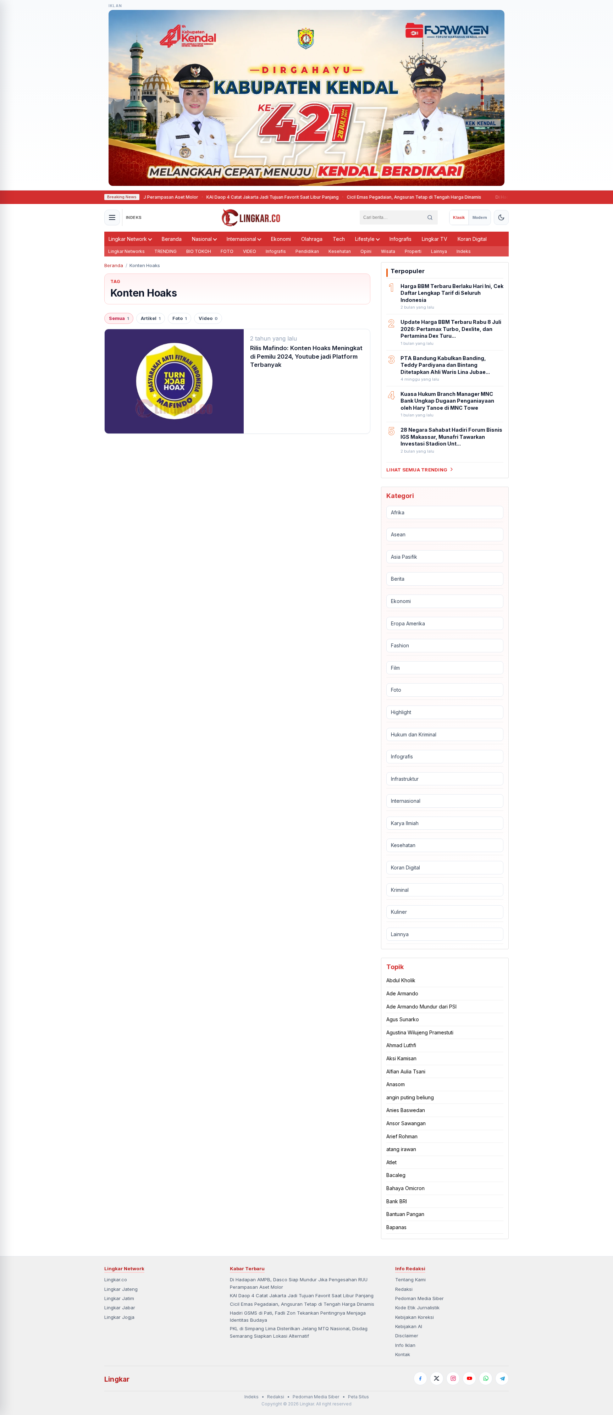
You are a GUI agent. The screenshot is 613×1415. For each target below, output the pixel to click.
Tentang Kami (410, 1279)
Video (208, 318)
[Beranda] (251, 217)
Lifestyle (365, 239)
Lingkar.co (115, 1279)
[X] (436, 1378)
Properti (413, 251)
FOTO (227, 251)
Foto (179, 318)
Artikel (150, 318)
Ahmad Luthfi (401, 1045)
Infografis (401, 239)
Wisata (388, 251)
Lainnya (439, 251)
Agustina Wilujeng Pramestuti (419, 1032)
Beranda (172, 239)
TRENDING (165, 251)
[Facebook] (420, 1378)
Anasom (395, 1084)
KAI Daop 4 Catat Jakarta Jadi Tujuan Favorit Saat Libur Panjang (239, 197)
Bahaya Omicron (405, 1188)
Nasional (202, 239)
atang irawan (401, 1149)
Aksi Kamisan (401, 1058)
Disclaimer (406, 1335)
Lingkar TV (434, 239)
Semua (119, 318)
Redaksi (404, 1289)
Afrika (397, 512)
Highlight (401, 712)
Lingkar (116, 1379)
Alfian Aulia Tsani (405, 1071)
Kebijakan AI (408, 1326)
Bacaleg (395, 1175)
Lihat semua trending (416, 469)
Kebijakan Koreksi (414, 1317)
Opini (365, 251)
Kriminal (400, 890)
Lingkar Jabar (119, 1307)
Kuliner (399, 912)
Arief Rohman (402, 1136)
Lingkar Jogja (119, 1317)
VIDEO (249, 251)
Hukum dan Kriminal (413, 734)
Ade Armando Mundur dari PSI (421, 1007)
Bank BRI (396, 1201)
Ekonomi (281, 239)
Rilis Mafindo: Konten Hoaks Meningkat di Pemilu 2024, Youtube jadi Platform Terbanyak (306, 356)
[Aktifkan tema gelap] (501, 217)
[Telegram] (502, 1378)
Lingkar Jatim (119, 1298)
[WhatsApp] (485, 1378)
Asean (398, 534)
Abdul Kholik (400, 980)
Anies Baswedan (405, 1110)
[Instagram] (453, 1378)
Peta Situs (358, 1396)
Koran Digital (472, 239)
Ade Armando (402, 993)
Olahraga (311, 239)
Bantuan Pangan (405, 1214)
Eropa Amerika (408, 623)
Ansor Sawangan (406, 1123)
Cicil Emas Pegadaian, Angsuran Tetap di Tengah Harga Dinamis (381, 197)
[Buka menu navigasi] (112, 217)
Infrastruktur (405, 779)
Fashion (400, 645)
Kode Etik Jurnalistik (417, 1307)
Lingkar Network (128, 239)
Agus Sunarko (402, 1019)
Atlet (391, 1162)
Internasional (241, 239)
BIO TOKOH (198, 251)
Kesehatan (339, 251)
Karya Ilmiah (405, 823)
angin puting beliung (410, 1097)
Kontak (402, 1354)
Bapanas (396, 1227)
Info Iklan (405, 1345)
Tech (339, 239)
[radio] (458, 217)
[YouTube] (469, 1378)
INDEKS (134, 217)
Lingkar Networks (126, 251)
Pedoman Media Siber (419, 1298)
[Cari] (430, 217)
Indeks (464, 251)
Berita (397, 579)
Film (395, 668)
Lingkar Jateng (121, 1289)
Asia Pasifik (404, 557)
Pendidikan (307, 251)
